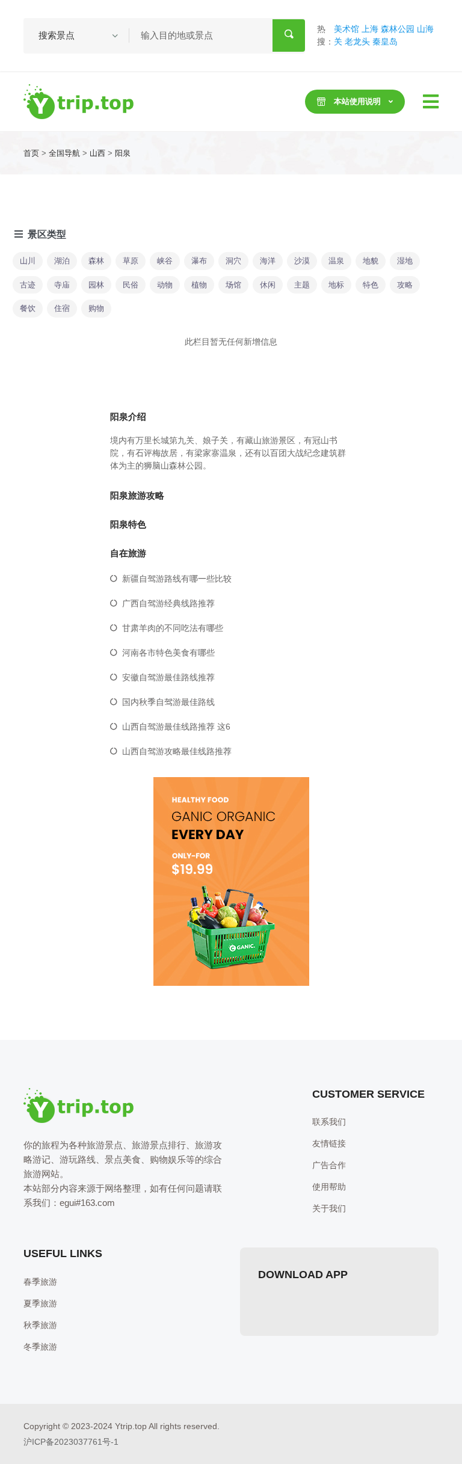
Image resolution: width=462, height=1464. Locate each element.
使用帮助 (329, 1187)
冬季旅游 (40, 1347)
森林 (96, 260)
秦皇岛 (385, 41)
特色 (370, 284)
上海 (370, 29)
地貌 (370, 260)
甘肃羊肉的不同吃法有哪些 (172, 628)
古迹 (27, 284)
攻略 (405, 284)
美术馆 (346, 29)
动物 (165, 284)
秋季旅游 (40, 1325)
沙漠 (302, 260)
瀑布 (199, 260)
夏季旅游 (40, 1303)
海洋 (268, 260)
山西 (97, 153)
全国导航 (64, 153)
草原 (130, 260)
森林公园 (397, 29)
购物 (96, 308)
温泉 (336, 260)
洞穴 (233, 260)
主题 (302, 284)
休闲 (268, 284)
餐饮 (27, 308)
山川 (27, 260)
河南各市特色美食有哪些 (168, 652)
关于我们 (329, 1208)
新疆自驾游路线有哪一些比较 (177, 578)
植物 (199, 284)
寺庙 (62, 284)
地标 (336, 284)
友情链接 (329, 1143)
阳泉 (123, 153)
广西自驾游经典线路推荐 (168, 603)
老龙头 (357, 41)
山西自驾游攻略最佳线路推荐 (177, 751)
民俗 (130, 284)
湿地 (405, 260)
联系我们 (329, 1122)
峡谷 (165, 260)
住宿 (62, 308)
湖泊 (62, 260)
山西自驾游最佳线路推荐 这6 (176, 726)
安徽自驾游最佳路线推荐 (168, 677)
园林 (96, 284)
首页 (31, 153)
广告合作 (329, 1165)
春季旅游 (40, 1282)
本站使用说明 (357, 101)
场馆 (233, 284)
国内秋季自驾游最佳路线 (168, 702)
